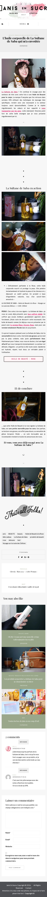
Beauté (11, 35)
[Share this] (18, 557)
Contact (28, 888)
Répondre (23, 742)
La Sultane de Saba (9, 92)
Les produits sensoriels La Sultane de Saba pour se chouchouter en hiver (23, 680)
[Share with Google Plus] (25, 557)
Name (7, 833)
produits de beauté (37, 537)
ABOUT (23, 14)
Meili (15, 746)
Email (7, 840)
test (18, 540)
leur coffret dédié (35, 314)
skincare (12, 540)
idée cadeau (7, 537)
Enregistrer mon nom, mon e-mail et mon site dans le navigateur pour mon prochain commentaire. (22, 858)
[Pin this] (28, 557)
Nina (14, 775)
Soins (36, 35)
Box (23, 718)
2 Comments (23, 552)
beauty (20, 534)
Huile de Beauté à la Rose (34, 534)
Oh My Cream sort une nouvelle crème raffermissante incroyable (23, 638)
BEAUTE (11, 534)
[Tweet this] (22, 557)
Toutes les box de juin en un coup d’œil (23, 721)
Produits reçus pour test (24, 35)
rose (4, 540)
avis (4, 534)
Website (8, 846)
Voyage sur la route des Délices (14, 543)
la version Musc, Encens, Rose (22, 325)
